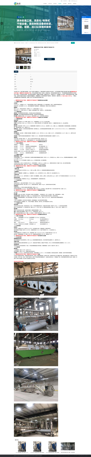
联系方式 (69, 3)
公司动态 (55, 3)
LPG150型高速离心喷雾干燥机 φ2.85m (22, 452)
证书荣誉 (64, 3)
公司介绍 (50, 3)
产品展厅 (59, 3)
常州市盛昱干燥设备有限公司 (26, 455)
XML (31, 455)
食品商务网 (40, 455)
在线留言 (74, 3)
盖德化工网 (36, 455)
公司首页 (45, 3)
